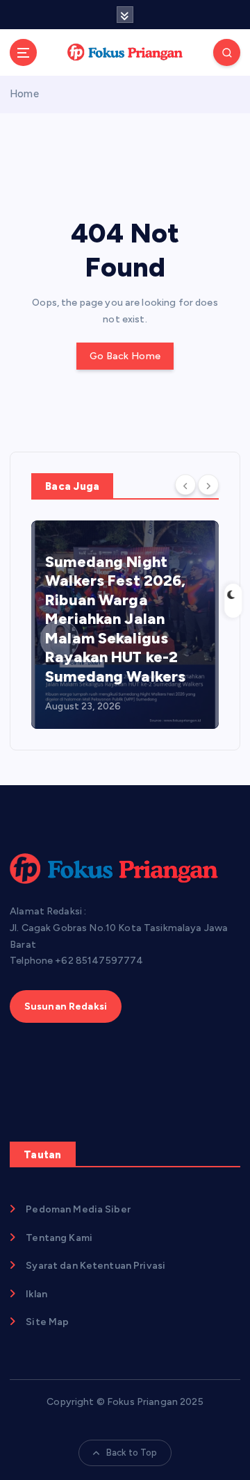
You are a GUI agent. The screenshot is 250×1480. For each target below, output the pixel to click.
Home (24, 94)
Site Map (47, 1322)
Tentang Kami (59, 1238)
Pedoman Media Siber (78, 1209)
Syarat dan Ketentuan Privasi (95, 1266)
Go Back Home (125, 356)
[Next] (208, 485)
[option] (125, 624)
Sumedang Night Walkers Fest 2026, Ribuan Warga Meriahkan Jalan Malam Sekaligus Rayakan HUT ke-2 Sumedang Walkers (115, 619)
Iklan (36, 1294)
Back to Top (132, 1452)
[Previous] (185, 485)
